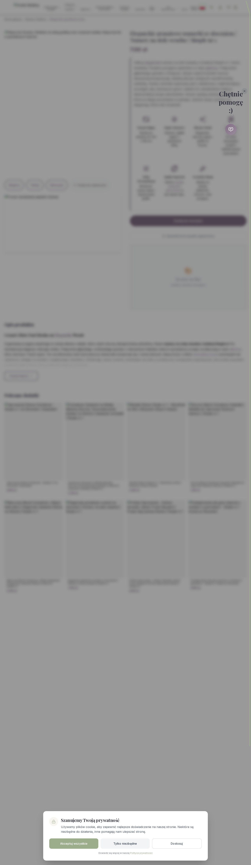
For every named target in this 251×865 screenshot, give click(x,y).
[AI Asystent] (230, 129)
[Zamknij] (245, 91)
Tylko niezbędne (125, 843)
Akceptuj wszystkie (74, 843)
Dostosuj (177, 843)
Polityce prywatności (141, 853)
